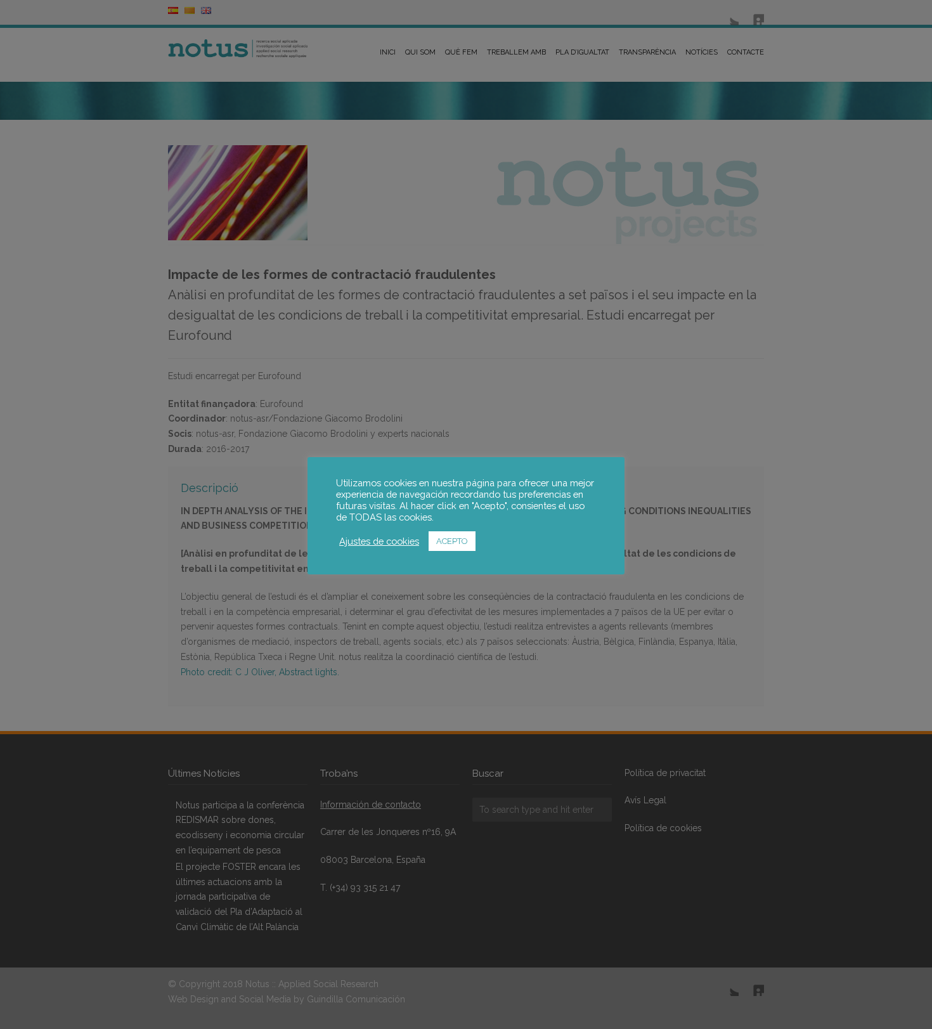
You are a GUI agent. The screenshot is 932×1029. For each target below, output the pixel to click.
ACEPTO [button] (452, 541)
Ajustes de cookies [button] (379, 541)
